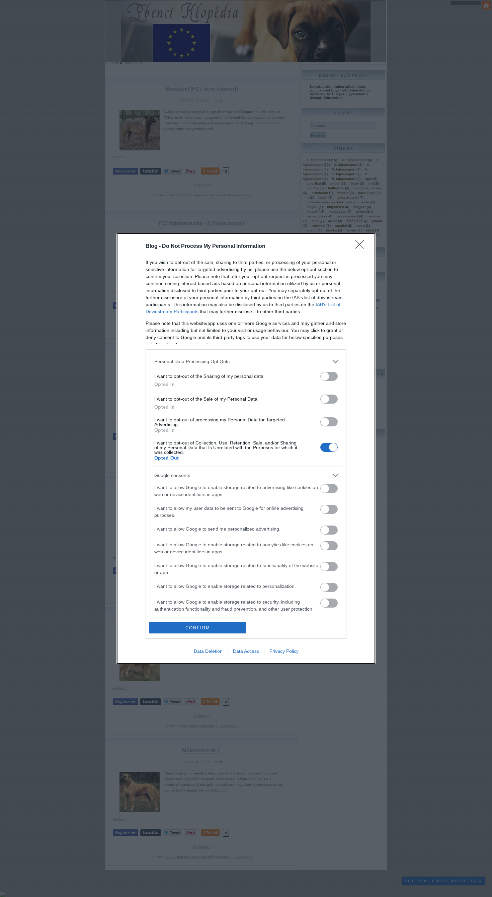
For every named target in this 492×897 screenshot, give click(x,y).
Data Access (246, 651)
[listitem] (246, 361)
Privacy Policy (284, 651)
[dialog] (246, 448)
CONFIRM (197, 627)
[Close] (361, 246)
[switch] (329, 376)
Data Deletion (208, 651)
